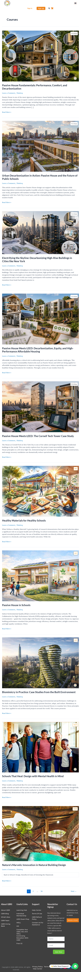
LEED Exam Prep (22, 919)
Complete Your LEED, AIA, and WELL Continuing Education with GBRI (22, 935)
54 (41, 891)
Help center (36, 910)
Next (73, 891)
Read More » (6, 112)
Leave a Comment (8, 93)
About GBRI (5, 910)
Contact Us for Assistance (37, 924)
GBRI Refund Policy (37, 918)
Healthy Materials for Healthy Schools (24, 520)
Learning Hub (21, 910)
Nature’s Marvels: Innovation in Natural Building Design (34, 865)
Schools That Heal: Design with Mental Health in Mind (33, 776)
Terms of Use (37, 914)
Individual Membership (21, 915)
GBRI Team (5, 920)
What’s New (5, 917)
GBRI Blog (5, 914)
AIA (17, 926)
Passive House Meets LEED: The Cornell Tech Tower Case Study (38, 436)
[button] (75, 3)
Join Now (58, 952)
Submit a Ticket (73, 920)
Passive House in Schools (16, 605)
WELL (18, 923)
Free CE (19, 943)
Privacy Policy (37, 967)
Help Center (37, 969)
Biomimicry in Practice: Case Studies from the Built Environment (39, 692)
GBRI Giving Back (5, 925)
